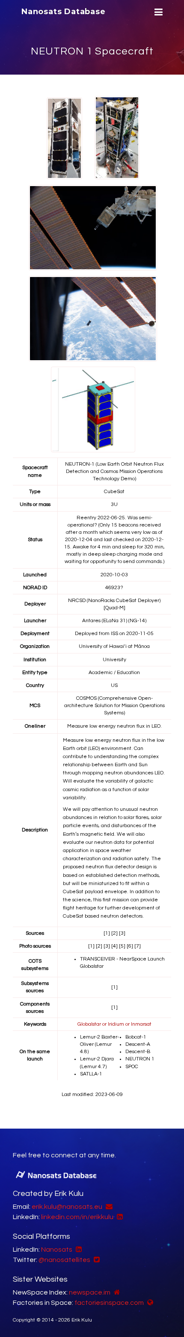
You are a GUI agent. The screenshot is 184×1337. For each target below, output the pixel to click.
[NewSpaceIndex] (116, 1292)
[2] (114, 933)
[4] (114, 946)
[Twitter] (96, 1259)
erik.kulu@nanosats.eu (67, 1206)
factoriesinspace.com (109, 1302)
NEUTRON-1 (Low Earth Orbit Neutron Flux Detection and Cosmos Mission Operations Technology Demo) (114, 471)
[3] (122, 933)
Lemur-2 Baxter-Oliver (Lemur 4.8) (99, 1044)
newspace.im (89, 1292)
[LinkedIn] (119, 1217)
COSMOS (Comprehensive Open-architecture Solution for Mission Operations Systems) (114, 706)
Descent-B (137, 1051)
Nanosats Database (63, 11)
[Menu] (157, 12)
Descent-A (137, 1044)
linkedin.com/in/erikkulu (77, 1217)
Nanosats (56, 1249)
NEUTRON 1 (139, 1059)
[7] (137, 946)
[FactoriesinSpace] (149, 1302)
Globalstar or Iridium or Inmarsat (114, 1024)
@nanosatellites (64, 1259)
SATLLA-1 (91, 1074)
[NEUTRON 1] (64, 138)
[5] (122, 946)
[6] (130, 946)
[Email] (108, 1206)
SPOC (131, 1066)
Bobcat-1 (135, 1037)
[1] (107, 933)
